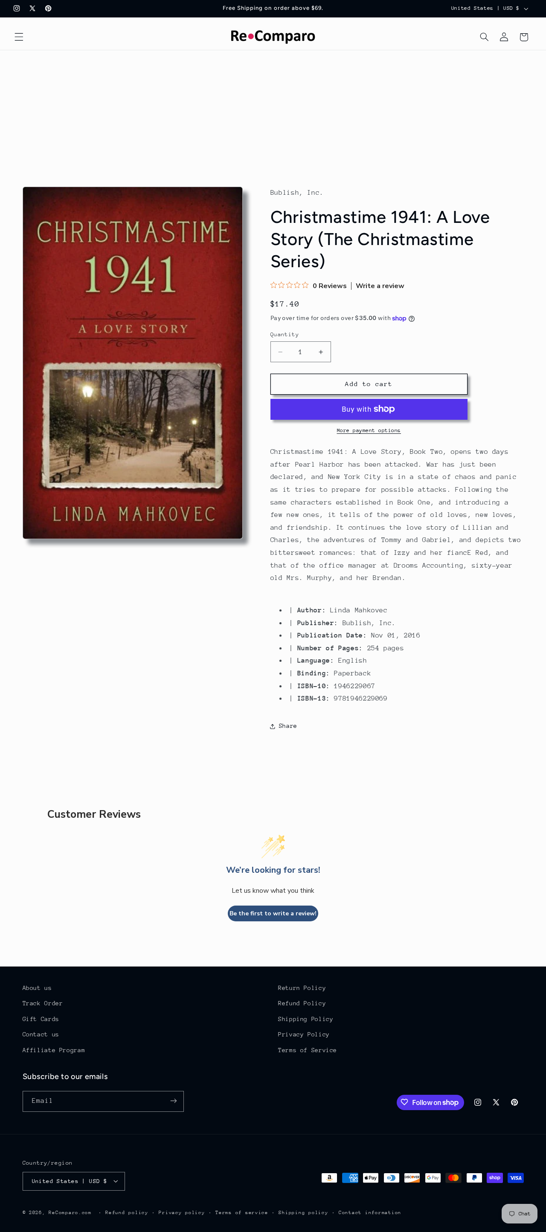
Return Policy (302, 987)
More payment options (369, 430)
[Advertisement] (273, 114)
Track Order (43, 1003)
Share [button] (288, 725)
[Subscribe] (173, 1101)
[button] (19, 37)
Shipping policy (303, 1212)
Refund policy (126, 1212)
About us (37, 987)
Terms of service (241, 1212)
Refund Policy (302, 1003)
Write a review (380, 286)
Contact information (370, 1212)
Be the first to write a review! (273, 913)
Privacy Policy (304, 1034)
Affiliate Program (54, 1050)
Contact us (41, 1034)
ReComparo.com (70, 1212)
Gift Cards (41, 1019)
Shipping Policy (305, 1019)
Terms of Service (307, 1050)
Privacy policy (182, 1212)
